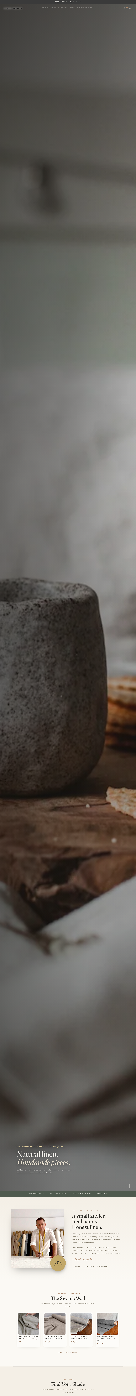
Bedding (54, 8)
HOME (42, 8)
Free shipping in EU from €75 (68, 2)
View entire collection (68, 1353)
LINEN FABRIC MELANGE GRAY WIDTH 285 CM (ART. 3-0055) (28, 1338)
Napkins (60, 8)
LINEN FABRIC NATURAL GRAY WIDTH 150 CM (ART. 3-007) (80, 1338)
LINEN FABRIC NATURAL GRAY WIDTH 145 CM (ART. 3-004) (54, 1338)
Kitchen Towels (69, 8)
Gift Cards (88, 8)
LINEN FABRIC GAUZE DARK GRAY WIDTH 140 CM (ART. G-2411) (106, 1339)
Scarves (47, 8)
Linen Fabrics (79, 8)
